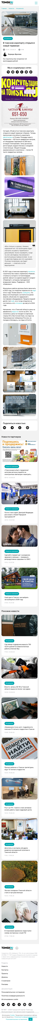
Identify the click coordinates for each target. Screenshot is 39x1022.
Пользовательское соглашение (13, 992)
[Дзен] (26, 71)
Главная (4, 8)
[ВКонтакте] (8, 71)
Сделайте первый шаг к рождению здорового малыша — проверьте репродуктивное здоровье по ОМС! (17, 557)
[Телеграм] (17, 71)
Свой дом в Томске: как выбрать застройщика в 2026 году (16, 598)
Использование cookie (10, 999)
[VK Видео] (12, 71)
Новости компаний (12, 466)
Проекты (5, 973)
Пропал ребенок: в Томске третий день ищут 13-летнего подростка (19, 768)
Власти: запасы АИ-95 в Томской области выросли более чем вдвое (17, 688)
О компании (6, 981)
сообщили (26, 293)
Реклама (5, 984)
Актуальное (20, 8)
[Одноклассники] (21, 71)
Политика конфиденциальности (13, 996)
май (12, 301)
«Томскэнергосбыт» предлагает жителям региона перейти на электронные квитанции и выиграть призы (17, 472)
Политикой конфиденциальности (25, 1017)
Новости (11, 8)
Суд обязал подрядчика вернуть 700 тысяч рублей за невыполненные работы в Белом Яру (17, 647)
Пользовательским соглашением (16, 1019)
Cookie (12, 1015)
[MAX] (30, 71)
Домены (5, 977)
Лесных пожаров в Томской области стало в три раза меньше (18, 891)
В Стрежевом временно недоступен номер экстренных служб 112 (17, 932)
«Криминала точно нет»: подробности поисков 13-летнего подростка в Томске (19, 728)
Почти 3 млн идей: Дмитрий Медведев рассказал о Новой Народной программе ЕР (18, 515)
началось (31, 271)
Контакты (5, 970)
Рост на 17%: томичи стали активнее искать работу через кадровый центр (18, 809)
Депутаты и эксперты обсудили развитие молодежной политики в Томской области (17, 850)
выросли (15, 312)
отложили (19, 303)
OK (31, 1019)
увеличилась (7, 137)
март (34, 290)
